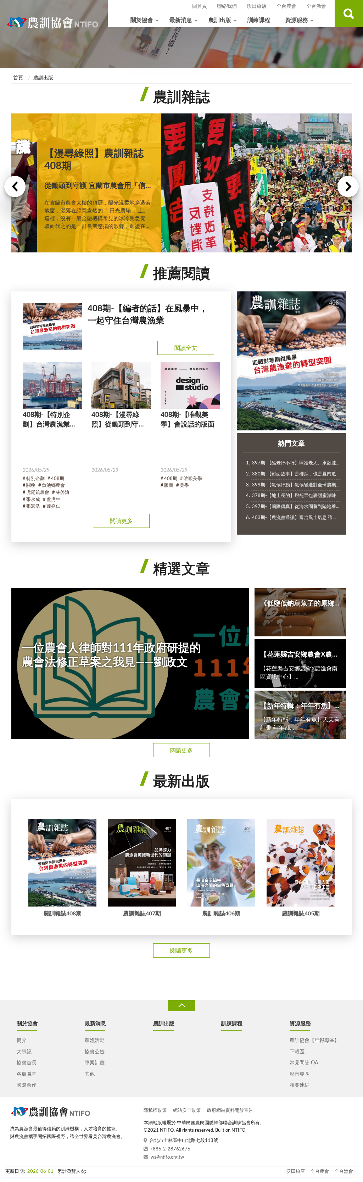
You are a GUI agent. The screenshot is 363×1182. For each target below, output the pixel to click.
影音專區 (299, 1074)
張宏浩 (33, 506)
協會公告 (95, 1051)
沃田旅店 (257, 6)
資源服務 (296, 20)
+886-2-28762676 (170, 1149)
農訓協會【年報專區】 (314, 1040)
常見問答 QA (304, 1062)
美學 (184, 485)
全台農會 (286, 6)
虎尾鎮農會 (37, 492)
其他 (90, 1074)
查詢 (349, 13)
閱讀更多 (121, 521)
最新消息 (180, 20)
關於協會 (141, 20)
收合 (181, 1005)
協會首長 (27, 1062)
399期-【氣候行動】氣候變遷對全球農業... (295, 485)
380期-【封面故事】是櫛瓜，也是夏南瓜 (294, 474)
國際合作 (27, 1085)
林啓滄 (62, 492)
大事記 (24, 1051)
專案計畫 (95, 1062)
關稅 (30, 485)
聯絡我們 (227, 6)
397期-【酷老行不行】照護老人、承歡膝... (295, 463)
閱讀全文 (185, 348)
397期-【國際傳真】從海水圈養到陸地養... (295, 506)
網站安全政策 (187, 1110)
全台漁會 (316, 6)
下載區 (297, 1051)
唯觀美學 (193, 478)
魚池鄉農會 (53, 485)
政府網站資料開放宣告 (230, 1110)
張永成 (33, 499)
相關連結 (299, 1085)
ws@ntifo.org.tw (167, 1157)
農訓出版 (219, 20)
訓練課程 (258, 20)
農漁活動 (95, 1040)
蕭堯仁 (53, 506)
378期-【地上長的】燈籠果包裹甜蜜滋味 (294, 496)
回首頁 (199, 6)
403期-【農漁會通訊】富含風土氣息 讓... (294, 517)
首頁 (18, 78)
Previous (15, 186)
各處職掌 (27, 1074)
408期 (57, 478)
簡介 (22, 1040)
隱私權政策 (155, 1110)
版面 (168, 485)
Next (348, 186)
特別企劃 (35, 478)
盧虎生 (53, 499)
